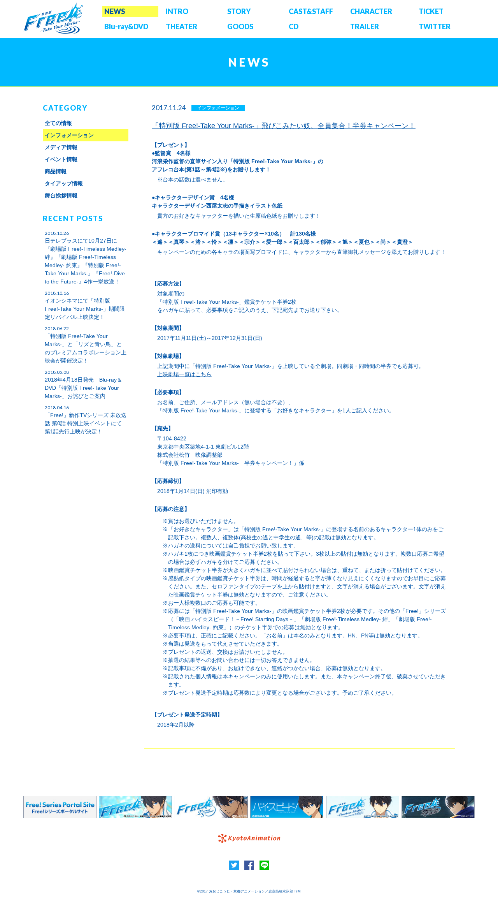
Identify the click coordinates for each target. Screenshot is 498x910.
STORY (239, 11)
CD (293, 26)
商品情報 (56, 171)
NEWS (114, 11)
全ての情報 (58, 123)
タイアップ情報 (64, 183)
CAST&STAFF (311, 11)
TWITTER (435, 26)
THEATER (181, 26)
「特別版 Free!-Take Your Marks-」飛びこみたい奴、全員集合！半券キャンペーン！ (284, 126)
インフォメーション (69, 135)
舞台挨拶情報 (61, 195)
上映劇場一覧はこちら (184, 374)
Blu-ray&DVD (126, 26)
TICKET (431, 11)
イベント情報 (61, 159)
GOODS (240, 26)
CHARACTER (371, 11)
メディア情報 (61, 147)
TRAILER (364, 26)
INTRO (177, 11)
